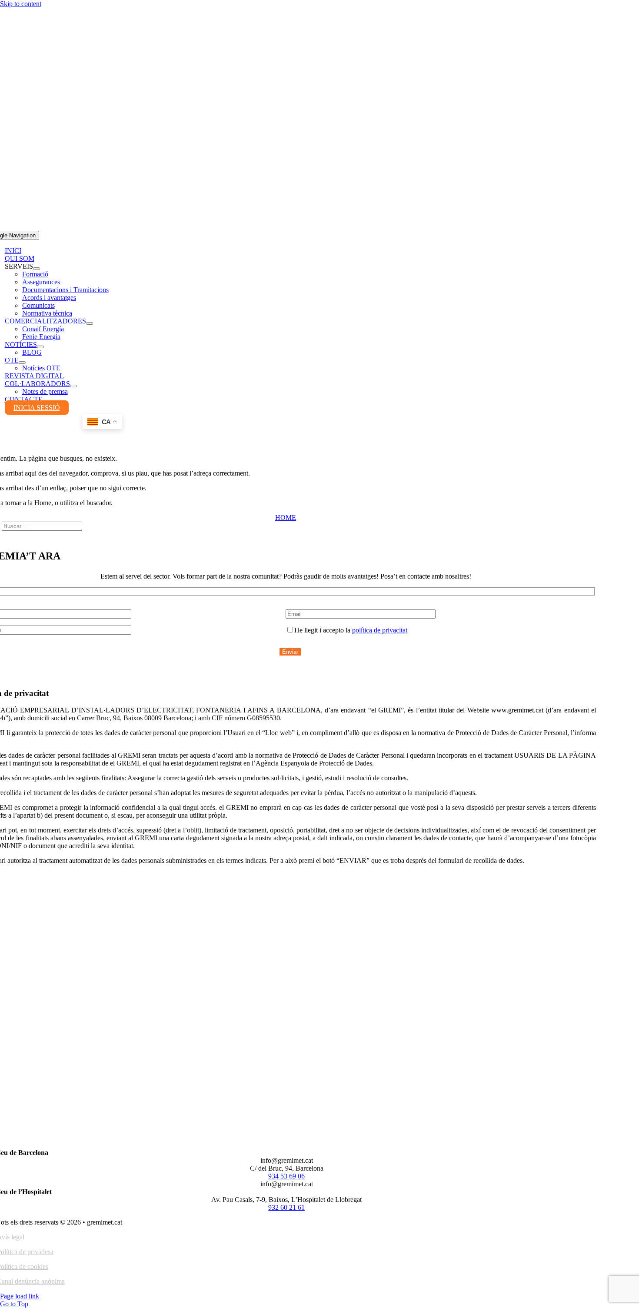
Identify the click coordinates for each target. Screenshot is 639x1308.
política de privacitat (379, 630)
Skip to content (20, 3)
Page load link (19, 1296)
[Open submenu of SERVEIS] (36, 268)
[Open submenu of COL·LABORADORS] (73, 386)
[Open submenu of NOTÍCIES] (40, 347)
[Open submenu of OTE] (22, 362)
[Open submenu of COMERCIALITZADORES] (89, 323)
